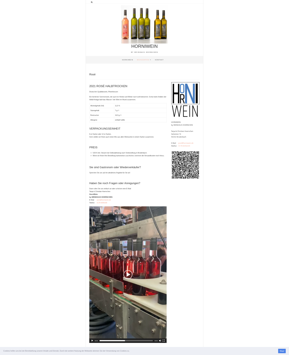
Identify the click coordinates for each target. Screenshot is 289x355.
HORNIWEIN (144, 46)
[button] (127, 274)
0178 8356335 (102, 203)
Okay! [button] (282, 351)
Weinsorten (143, 60)
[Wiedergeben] (92, 341)
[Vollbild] (164, 341)
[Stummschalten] (160, 341)
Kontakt (159, 60)
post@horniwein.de (104, 200)
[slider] (126, 340)
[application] (128, 274)
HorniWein (127, 60)
